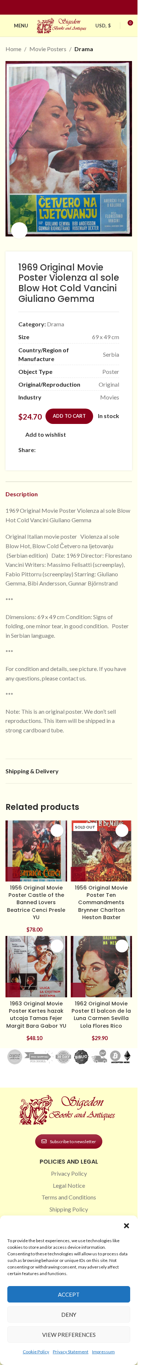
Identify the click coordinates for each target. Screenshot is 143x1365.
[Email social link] (57, 442)
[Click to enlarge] (19, 223)
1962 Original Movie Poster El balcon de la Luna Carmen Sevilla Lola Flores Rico (101, 1006)
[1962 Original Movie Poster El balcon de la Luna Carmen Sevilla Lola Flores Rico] (101, 959)
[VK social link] (101, 442)
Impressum (103, 1351)
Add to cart (69, 408)
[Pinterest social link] (73, 7)
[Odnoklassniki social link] (84, 442)
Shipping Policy (69, 1201)
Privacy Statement (70, 1351)
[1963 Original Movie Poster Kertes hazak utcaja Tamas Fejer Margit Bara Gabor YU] (36, 959)
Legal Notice (69, 1177)
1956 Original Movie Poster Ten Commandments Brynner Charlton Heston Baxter (101, 894)
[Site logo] (62, 24)
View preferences (69, 1334)
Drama (83, 48)
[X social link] (48, 442)
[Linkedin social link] (82, 7)
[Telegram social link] (110, 442)
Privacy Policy (69, 1165)
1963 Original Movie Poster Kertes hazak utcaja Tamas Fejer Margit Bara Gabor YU (36, 1006)
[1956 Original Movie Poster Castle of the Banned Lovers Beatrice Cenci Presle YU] (36, 843)
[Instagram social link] (64, 7)
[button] (126, 1225)
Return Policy (69, 1213)
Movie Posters (47, 48)
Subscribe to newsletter (73, 1134)
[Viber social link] (22, 452)
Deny (68, 1314)
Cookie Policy (36, 1351)
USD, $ (103, 26)
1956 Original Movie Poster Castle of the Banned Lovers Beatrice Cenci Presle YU (36, 894)
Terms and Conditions (68, 1189)
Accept (69, 1294)
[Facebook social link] (55, 7)
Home (13, 48)
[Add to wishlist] (57, 822)
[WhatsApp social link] (92, 442)
